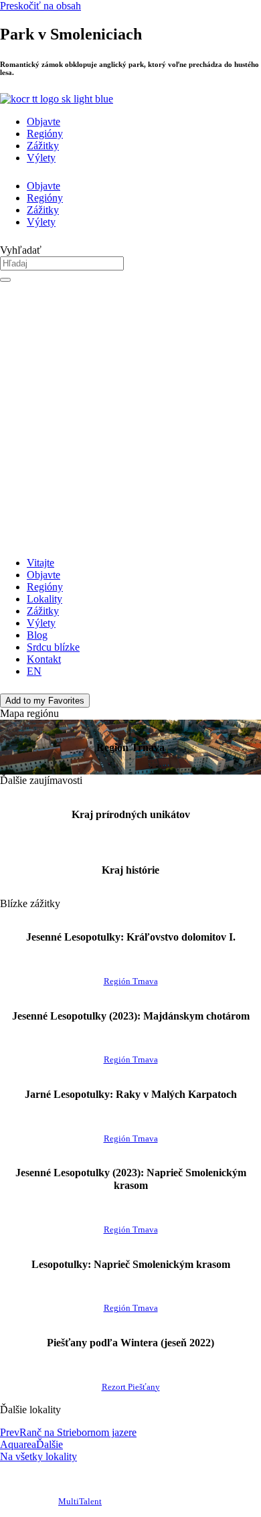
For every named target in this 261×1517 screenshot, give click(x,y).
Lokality (44, 599)
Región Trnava (131, 981)
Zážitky (43, 145)
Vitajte (40, 562)
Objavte (43, 121)
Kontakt (44, 659)
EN (34, 671)
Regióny (45, 133)
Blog (37, 635)
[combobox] (62, 263)
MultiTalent (80, 1501)
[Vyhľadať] (5, 280)
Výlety (41, 157)
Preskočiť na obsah (40, 5)
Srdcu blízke (53, 647)
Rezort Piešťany (131, 1387)
